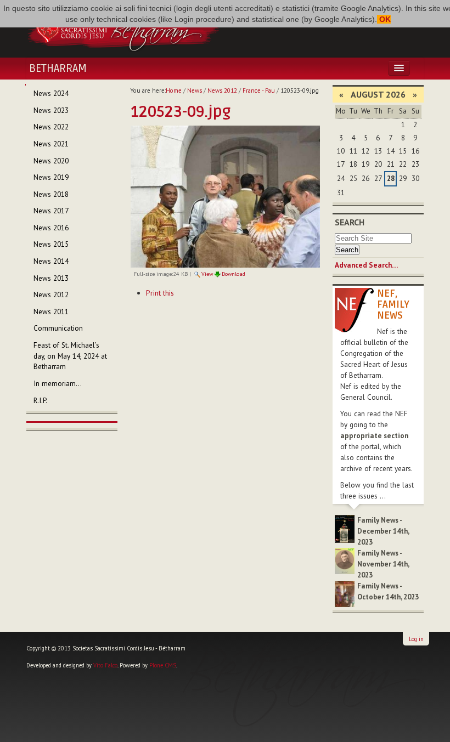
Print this (160, 293)
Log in (416, 639)
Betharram (58, 68)
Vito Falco (105, 665)
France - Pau (259, 90)
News (194, 90)
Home (174, 90)
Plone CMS (162, 665)
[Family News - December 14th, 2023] (345, 528)
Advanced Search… (366, 265)
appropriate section (374, 435)
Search (349, 222)
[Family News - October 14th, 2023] (345, 593)
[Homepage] (123, 29)
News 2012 (222, 90)
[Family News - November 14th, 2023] (345, 560)
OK (384, 19)
